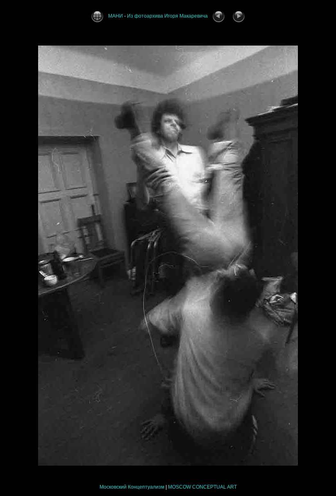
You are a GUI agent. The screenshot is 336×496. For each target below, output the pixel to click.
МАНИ (115, 16)
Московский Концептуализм (132, 487)
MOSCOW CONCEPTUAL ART (202, 487)
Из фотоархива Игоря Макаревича (167, 16)
